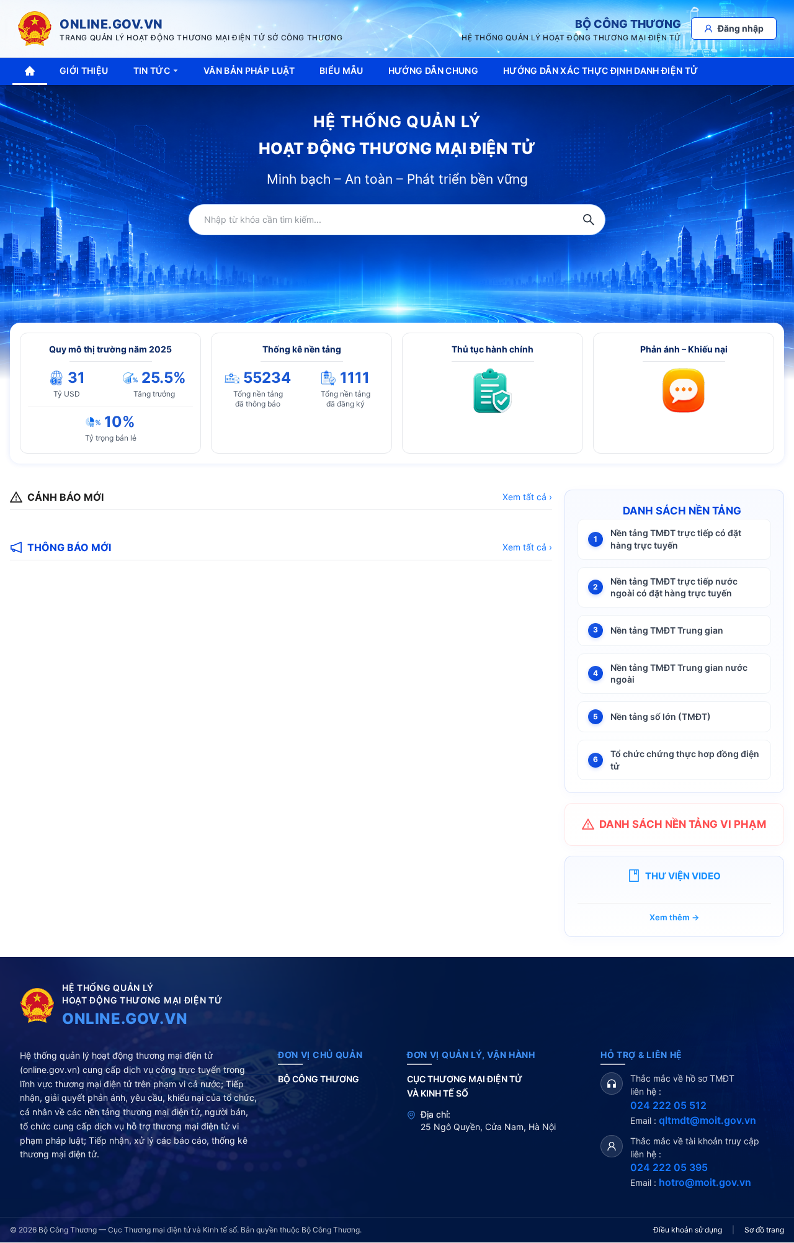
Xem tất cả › (527, 496)
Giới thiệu (84, 70)
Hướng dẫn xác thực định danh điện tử (600, 70)
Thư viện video (683, 876)
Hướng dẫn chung (433, 70)
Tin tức (151, 70)
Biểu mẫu (341, 70)
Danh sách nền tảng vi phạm (682, 824)
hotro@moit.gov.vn (705, 1182)
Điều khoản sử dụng (687, 1229)
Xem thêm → (674, 917)
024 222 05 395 (669, 1167)
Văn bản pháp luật (249, 70)
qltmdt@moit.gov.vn (707, 1120)
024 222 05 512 (668, 1105)
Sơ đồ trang (764, 1229)
